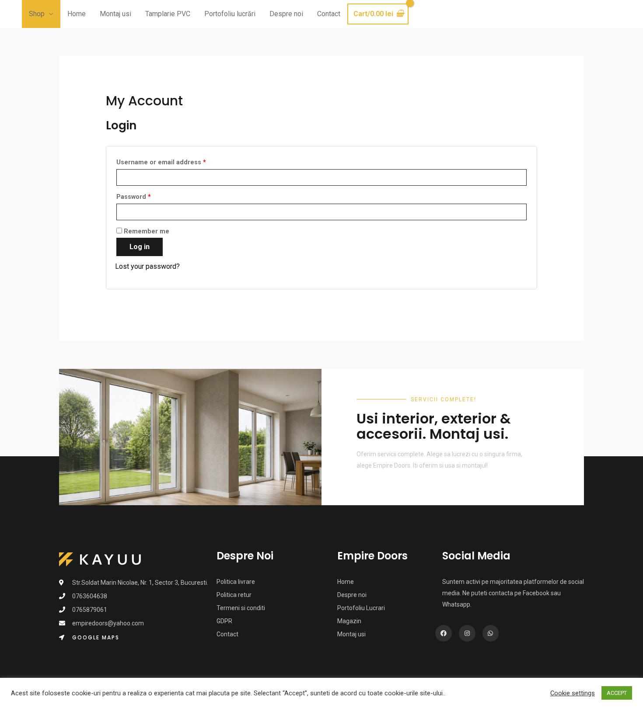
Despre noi (286, 14)
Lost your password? (147, 266)
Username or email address (161, 162)
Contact (328, 14)
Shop (37, 14)
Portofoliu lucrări (229, 14)
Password (133, 197)
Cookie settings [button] (572, 693)
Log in (139, 247)
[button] (89, 637)
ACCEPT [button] (617, 693)
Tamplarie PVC (167, 14)
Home (76, 14)
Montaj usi (115, 14)
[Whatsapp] (490, 633)
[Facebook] (443, 633)
